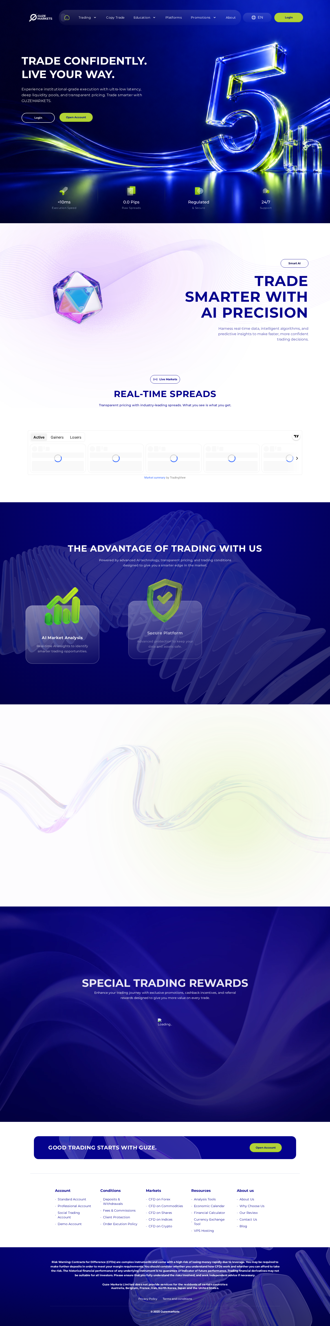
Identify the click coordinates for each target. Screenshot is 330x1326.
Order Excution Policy (120, 1224)
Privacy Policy (147, 1298)
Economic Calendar (209, 1206)
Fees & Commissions (119, 1210)
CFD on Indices (160, 1219)
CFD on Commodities (166, 1206)
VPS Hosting (204, 1231)
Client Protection (116, 1217)
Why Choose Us (252, 1206)
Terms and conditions (177, 1298)
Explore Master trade (31, 832)
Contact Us (248, 1219)
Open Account (76, 117)
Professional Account (74, 1206)
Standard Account (72, 1199)
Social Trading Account (69, 1215)
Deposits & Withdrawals (113, 1201)
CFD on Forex (159, 1199)
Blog (243, 1226)
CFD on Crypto (160, 1226)
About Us (247, 1199)
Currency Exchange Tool (209, 1221)
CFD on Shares (160, 1213)
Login (289, 17)
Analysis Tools (205, 1199)
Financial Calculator (209, 1213)
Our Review (249, 1213)
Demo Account (70, 1224)
